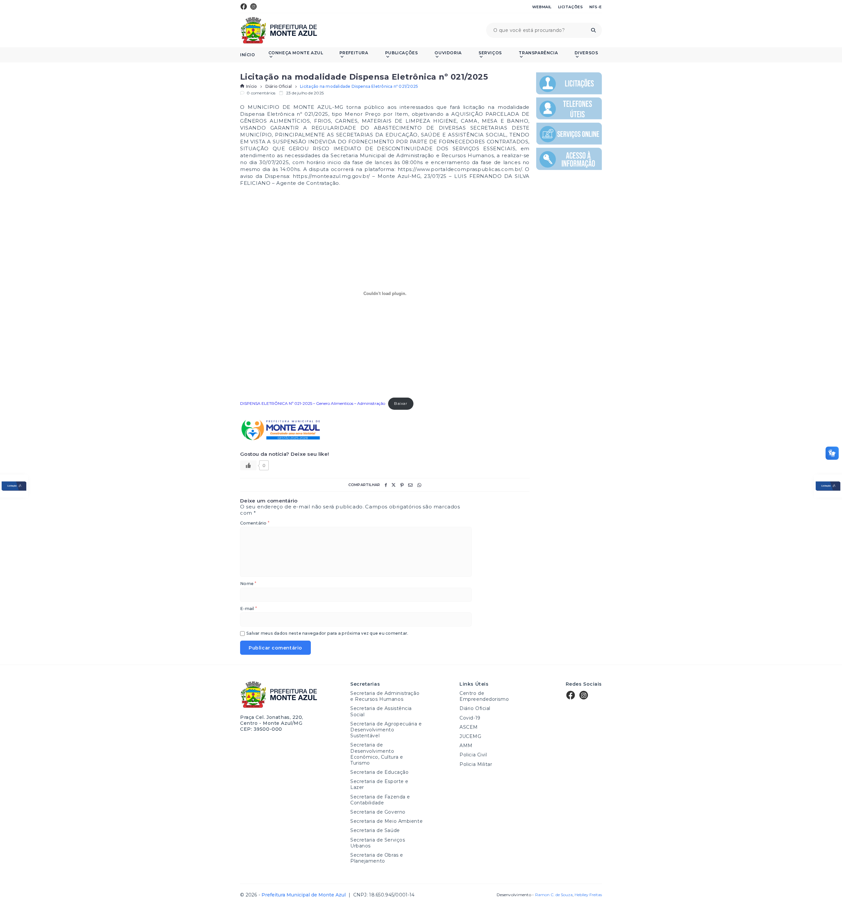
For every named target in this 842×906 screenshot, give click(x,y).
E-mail (248, 609)
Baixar (401, 403)
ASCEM (468, 727)
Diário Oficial (278, 86)
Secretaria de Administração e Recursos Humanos (384, 696)
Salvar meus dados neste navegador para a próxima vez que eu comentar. (327, 633)
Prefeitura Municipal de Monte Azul (278, 30)
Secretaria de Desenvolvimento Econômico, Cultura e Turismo (376, 754)
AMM (466, 745)
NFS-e (595, 7)
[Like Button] (248, 465)
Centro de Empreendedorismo (484, 696)
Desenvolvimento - (534, 895)
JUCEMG (470, 736)
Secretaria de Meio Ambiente (386, 821)
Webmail (542, 7)
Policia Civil (473, 755)
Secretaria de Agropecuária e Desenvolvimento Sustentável (386, 730)
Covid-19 (469, 718)
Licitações (570, 7)
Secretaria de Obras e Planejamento (376, 858)
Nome (248, 584)
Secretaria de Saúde (375, 830)
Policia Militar (475, 764)
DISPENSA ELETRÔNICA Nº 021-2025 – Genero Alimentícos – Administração (312, 403)
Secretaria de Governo (378, 812)
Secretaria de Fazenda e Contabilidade (380, 800)
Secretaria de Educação (379, 772)
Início (247, 55)
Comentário (254, 523)
